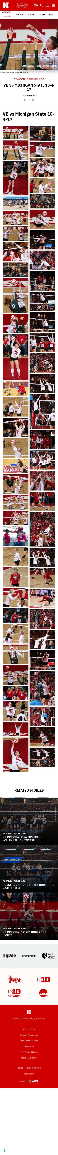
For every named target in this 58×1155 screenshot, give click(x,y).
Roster (31, 14)
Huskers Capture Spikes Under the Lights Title (28, 886)
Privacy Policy (29, 1029)
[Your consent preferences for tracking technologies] (4, 1150)
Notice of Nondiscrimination (29, 1068)
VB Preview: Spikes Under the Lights (24, 933)
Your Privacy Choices (29, 1052)
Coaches (41, 14)
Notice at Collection (29, 1058)
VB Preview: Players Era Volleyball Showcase (21, 838)
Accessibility (29, 1073)
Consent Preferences (29, 1035)
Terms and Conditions (29, 1041)
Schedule (20, 14)
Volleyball (19, 79)
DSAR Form (29, 1046)
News (51, 14)
